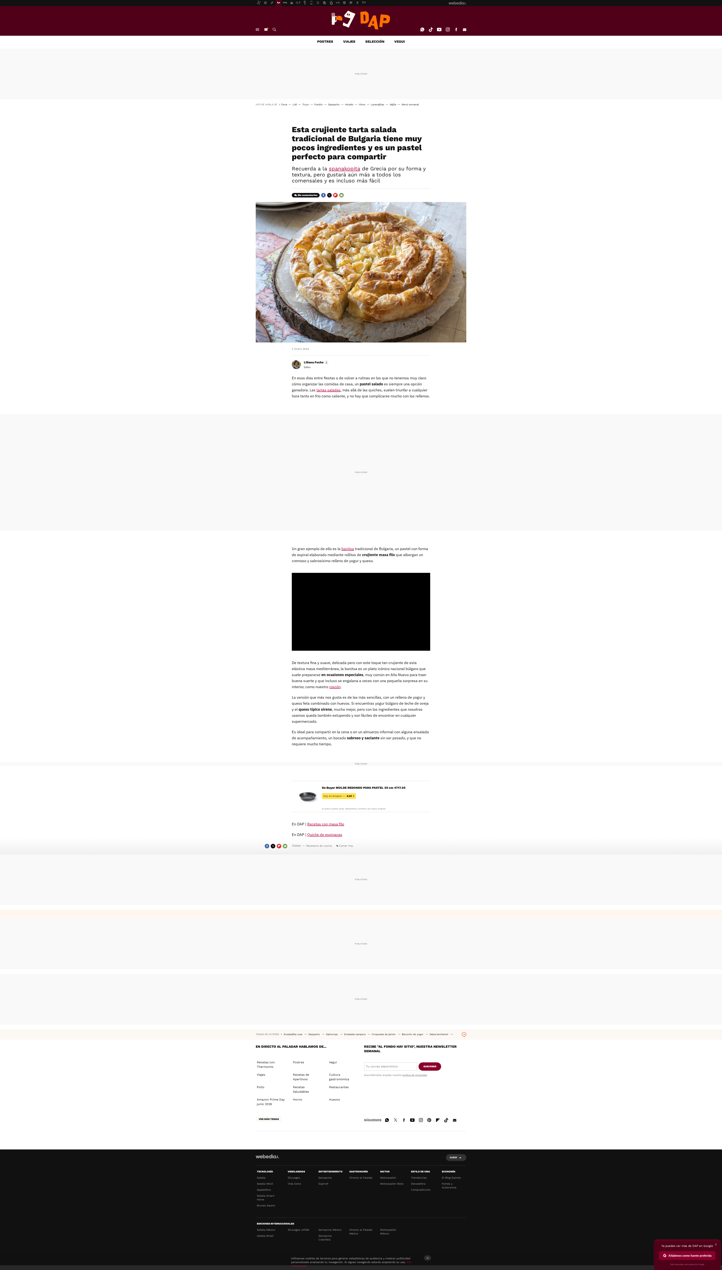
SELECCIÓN (374, 41)
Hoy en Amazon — (338, 796)
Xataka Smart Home (265, 1197)
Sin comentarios (307, 195)
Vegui (333, 1062)
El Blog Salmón (451, 1177)
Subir (453, 1157)
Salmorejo (332, 1034)
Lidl (295, 104)
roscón (335, 686)
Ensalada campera (355, 1034)
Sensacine (325, 1177)
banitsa (347, 548)
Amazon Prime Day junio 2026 (271, 1102)
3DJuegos (294, 1177)
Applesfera (264, 1189)
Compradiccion (421, 1189)
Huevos (334, 1099)
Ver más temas (269, 1119)
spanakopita (344, 168)
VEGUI (399, 41)
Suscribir (429, 1066)
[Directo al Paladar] (361, 20)
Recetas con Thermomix (266, 1064)
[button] (315, 362)
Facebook (456, 29)
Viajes (261, 1074)
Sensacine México (330, 1229)
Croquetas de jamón (384, 1034)
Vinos (362, 104)
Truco (305, 104)
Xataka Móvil (265, 1183)
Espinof (323, 1183)
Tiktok (431, 29)
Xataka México (266, 1229)
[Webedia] (267, 1156)
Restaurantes (339, 1087)
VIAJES (349, 41)
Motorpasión (388, 1177)
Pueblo (318, 104)
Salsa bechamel (439, 1034)
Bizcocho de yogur (413, 1034)
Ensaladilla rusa (293, 1034)
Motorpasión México (388, 1231)
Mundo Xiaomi (266, 1205)
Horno (297, 1099)
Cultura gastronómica (339, 1077)
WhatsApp (422, 29)
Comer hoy (346, 845)
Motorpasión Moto (391, 1183)
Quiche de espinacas (324, 834)
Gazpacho (334, 104)
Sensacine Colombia (325, 1237)
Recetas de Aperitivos (301, 1077)
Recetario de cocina (319, 845)
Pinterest (429, 1120)
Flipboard (335, 195)
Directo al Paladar (361, 1177)
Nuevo (266, 29)
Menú (257, 29)
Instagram (448, 29)
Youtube (439, 29)
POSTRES (325, 41)
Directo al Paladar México (361, 1231)
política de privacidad (414, 1075)
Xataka (261, 1177)
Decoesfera (418, 1183)
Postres (298, 1062)
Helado (349, 104)
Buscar (274, 29)
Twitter (329, 195)
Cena (284, 104)
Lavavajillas (377, 104)
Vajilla (393, 104)
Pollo (260, 1087)
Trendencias (419, 1177)
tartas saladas (328, 389)
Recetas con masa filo (325, 824)
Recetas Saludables (301, 1089)
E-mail (465, 29)
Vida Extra (294, 1183)
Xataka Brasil (265, 1235)
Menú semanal (410, 104)
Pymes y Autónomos (449, 1185)
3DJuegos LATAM (298, 1229)
